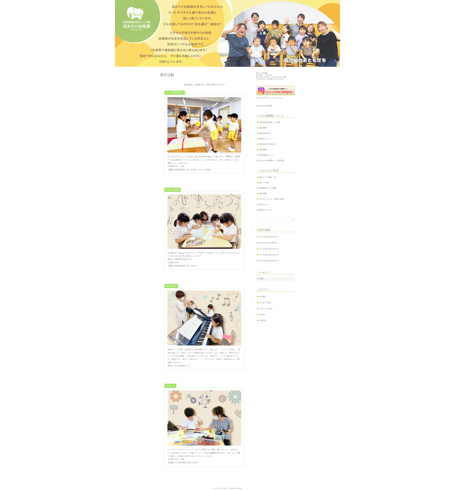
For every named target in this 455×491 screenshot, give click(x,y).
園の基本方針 (265, 133)
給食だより (264, 204)
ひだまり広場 (265, 303)
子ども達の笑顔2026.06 (269, 255)
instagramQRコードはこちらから (269, 98)
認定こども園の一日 (267, 177)
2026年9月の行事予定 (268, 243)
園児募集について (266, 155)
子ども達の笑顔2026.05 (269, 261)
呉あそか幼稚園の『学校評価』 (272, 160)
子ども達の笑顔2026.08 (269, 237)
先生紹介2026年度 (267, 144)
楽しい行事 (264, 183)
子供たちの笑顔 (266, 309)
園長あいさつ (265, 139)
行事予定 (263, 321)
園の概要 (263, 128)
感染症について (266, 210)
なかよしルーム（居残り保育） (272, 199)
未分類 (262, 314)
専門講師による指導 (267, 188)
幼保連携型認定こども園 (269, 122)
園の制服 (263, 150)
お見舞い (263, 296)
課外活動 (263, 193)
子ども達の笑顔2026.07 (269, 249)
